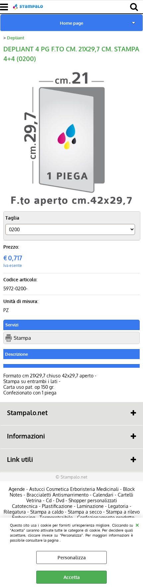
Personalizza (72, 557)
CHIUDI (137, 524)
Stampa (22, 337)
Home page (71, 23)
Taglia (12, 218)
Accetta (72, 577)
